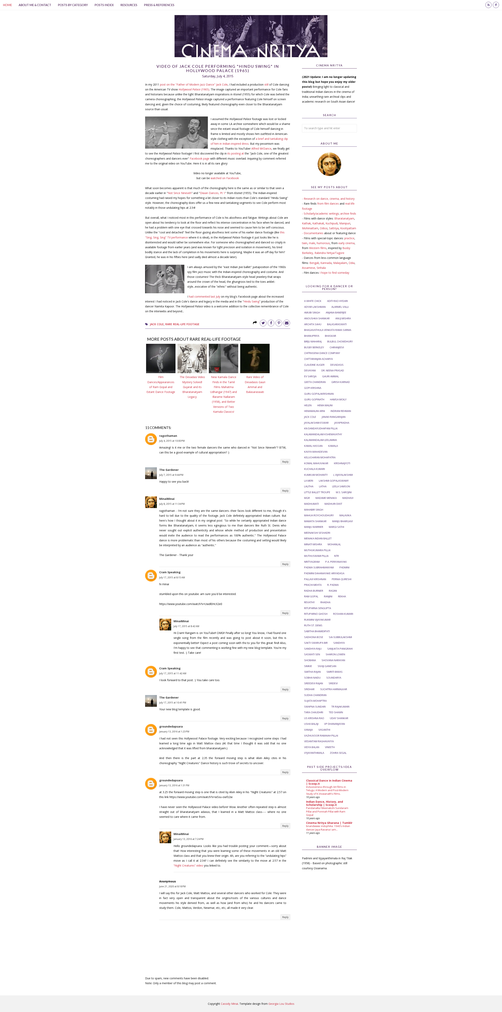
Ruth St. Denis (313, 625)
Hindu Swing (251, 301)
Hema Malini (325, 405)
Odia (352, 263)
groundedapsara (171, 726)
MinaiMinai (167, 499)
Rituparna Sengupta (317, 608)
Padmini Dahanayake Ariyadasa (324, 573)
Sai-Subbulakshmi (340, 637)
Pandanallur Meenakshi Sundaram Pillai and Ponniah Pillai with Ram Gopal (327, 811)
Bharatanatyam (344, 218)
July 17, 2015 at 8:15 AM (172, 577)
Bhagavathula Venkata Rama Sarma (327, 330)
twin (304, 243)
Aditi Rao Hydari (337, 301)
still (266, 84)
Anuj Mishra (343, 318)
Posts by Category (73, 5)
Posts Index (104, 5)
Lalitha (308, 486)
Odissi (323, 228)
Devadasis (337, 365)
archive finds (348, 213)
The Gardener (169, 470)
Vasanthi (324, 729)
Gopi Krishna (312, 388)
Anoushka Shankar (317, 318)
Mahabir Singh (313, 509)
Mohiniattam (310, 228)
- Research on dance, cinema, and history (328, 198)
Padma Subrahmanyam (319, 567)
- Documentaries (312, 233)
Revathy (309, 602)
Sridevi (333, 683)
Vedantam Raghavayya (319, 741)
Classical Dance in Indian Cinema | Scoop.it (329, 782)
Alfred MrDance (261, 148)
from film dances (328, 203)
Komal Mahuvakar (316, 463)
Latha (322, 486)
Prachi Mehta (313, 585)
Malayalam (340, 263)
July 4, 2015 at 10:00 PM (172, 440)
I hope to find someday (334, 272)
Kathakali (318, 223)
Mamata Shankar (315, 521)
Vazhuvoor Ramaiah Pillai (321, 735)
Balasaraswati (337, 324)
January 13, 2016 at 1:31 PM (174, 785)
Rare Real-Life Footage (182, 324)
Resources (128, 5)
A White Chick (312, 301)
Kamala (333, 446)
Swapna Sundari (315, 706)
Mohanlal (334, 544)
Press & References (159, 5)
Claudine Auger (314, 365)
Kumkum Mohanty (316, 475)
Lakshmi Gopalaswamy (334, 480)
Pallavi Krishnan (315, 579)
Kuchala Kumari (314, 469)
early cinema (346, 243)
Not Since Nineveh (179, 193)
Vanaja (308, 729)
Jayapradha (341, 422)
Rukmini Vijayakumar (317, 619)
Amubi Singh (312, 312)
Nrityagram (312, 561)
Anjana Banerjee (336, 312)
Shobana (310, 660)
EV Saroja (310, 376)
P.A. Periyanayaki (336, 561)
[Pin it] (279, 323)
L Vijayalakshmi (343, 475)
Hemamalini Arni (314, 411)
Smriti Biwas (334, 671)
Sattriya (334, 228)
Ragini (333, 590)
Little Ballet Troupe (317, 492)
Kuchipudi (332, 223)
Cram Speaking (170, 572)
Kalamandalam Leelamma (320, 440)
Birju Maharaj (313, 341)
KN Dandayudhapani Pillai (320, 428)
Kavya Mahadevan (315, 451)
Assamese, (309, 268)
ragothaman (168, 436)
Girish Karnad (340, 382)
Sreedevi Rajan (313, 683)
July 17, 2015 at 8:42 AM (186, 626)
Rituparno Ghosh (315, 614)
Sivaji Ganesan (327, 666)
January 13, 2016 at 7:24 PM (189, 839)
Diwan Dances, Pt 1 (212, 193)
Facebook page (199, 158)
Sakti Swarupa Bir (316, 643)
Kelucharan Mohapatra (320, 457)
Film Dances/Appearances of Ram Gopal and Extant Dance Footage (160, 384)
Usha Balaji (311, 724)
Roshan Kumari (343, 614)
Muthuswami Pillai (316, 556)
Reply (285, 461)
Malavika (345, 515)
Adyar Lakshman (315, 307)
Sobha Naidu (312, 677)
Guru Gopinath (314, 399)
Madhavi (347, 498)
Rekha (342, 596)
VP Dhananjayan (334, 724)
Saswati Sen (312, 654)
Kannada (326, 263)
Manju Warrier (313, 527)
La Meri (308, 480)
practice (349, 238)
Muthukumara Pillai (317, 550)
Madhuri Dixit (333, 504)
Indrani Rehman (341, 411)
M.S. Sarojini (344, 492)
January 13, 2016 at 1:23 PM (174, 731)
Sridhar (309, 689)
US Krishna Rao (314, 718)
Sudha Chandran (315, 695)
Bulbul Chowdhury (340, 341)
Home (7, 5)
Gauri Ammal (330, 376)
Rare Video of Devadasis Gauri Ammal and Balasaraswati (255, 384)
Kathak (306, 223)
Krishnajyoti (342, 463)
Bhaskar (330, 336)
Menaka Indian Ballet (318, 538)
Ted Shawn (336, 712)
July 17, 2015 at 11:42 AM (172, 673)
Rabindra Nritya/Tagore (329, 253)
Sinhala (321, 268)
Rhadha (325, 602)
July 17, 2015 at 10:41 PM (172, 702)
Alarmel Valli (340, 307)
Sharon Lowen (335, 654)
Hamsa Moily (338, 399)
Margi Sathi (336, 527)
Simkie (308, 666)
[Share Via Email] (286, 323)
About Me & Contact (35, 5)
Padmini (344, 567)
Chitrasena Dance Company (322, 353)
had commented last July (204, 296)
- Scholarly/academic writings (320, 213)
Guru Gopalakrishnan (319, 393)
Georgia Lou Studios (281, 1004)
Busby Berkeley (314, 347)
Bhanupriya (311, 336)
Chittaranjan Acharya (318, 359)
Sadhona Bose (313, 637)
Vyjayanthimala (314, 753)
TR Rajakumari (340, 706)
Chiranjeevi (337, 347)
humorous (323, 243)
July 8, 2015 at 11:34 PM (172, 504)
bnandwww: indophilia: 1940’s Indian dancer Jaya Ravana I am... (328, 827)
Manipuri (344, 223)
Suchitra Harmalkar (333, 689)
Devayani (310, 370)
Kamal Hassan (313, 446)
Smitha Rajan (312, 671)
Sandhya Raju (313, 648)
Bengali (314, 263)
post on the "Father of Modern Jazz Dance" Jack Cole (194, 84)
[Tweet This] (263, 323)
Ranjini (328, 596)
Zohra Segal (338, 753)
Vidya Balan (311, 747)
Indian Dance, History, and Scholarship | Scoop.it (324, 803)
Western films (317, 248)
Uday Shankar (339, 718)
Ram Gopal (311, 596)
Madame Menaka (326, 498)
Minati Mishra (313, 544)
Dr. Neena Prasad (332, 370)
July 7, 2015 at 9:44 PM (171, 475)
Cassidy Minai (229, 1004)
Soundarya (333, 677)
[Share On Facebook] (271, 323)
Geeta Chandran (315, 382)
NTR (336, 556)
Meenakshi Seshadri (317, 532)
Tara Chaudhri (313, 712)
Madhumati (311, 504)
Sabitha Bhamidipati (317, 631)
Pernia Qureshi (341, 579)
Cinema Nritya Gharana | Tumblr (329, 823)
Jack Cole (157, 324)
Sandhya (339, 643)
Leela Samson (341, 486)
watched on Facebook (225, 178)
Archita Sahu (312, 324)
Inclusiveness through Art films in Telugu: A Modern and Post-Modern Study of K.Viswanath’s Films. (327, 790)
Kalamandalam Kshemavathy (323, 434)
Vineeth (330, 747)
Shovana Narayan (333, 660)
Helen (308, 405)
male (312, 243)
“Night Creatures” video (188, 865)
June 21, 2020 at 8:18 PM (172, 886)
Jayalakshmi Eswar (316, 422)
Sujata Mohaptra (315, 700)
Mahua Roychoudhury (319, 515)
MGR (307, 498)
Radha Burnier (313, 590)
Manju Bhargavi (342, 521)
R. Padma (333, 585)
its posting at (235, 153)
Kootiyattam (348, 228)
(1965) (194, 89)
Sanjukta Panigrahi (340, 648)
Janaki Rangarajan (334, 417)
